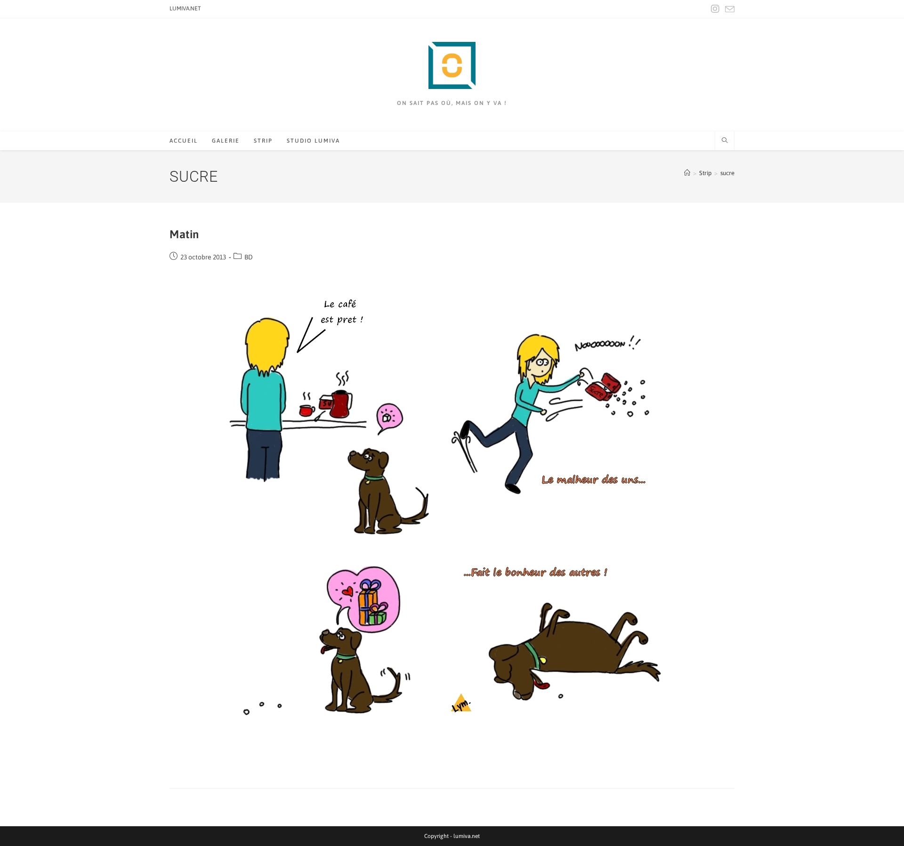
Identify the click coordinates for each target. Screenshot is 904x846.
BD (248, 257)
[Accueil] (687, 173)
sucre (727, 173)
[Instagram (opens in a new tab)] (715, 9)
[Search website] (724, 141)
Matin (184, 234)
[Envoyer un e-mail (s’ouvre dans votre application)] (728, 9)
